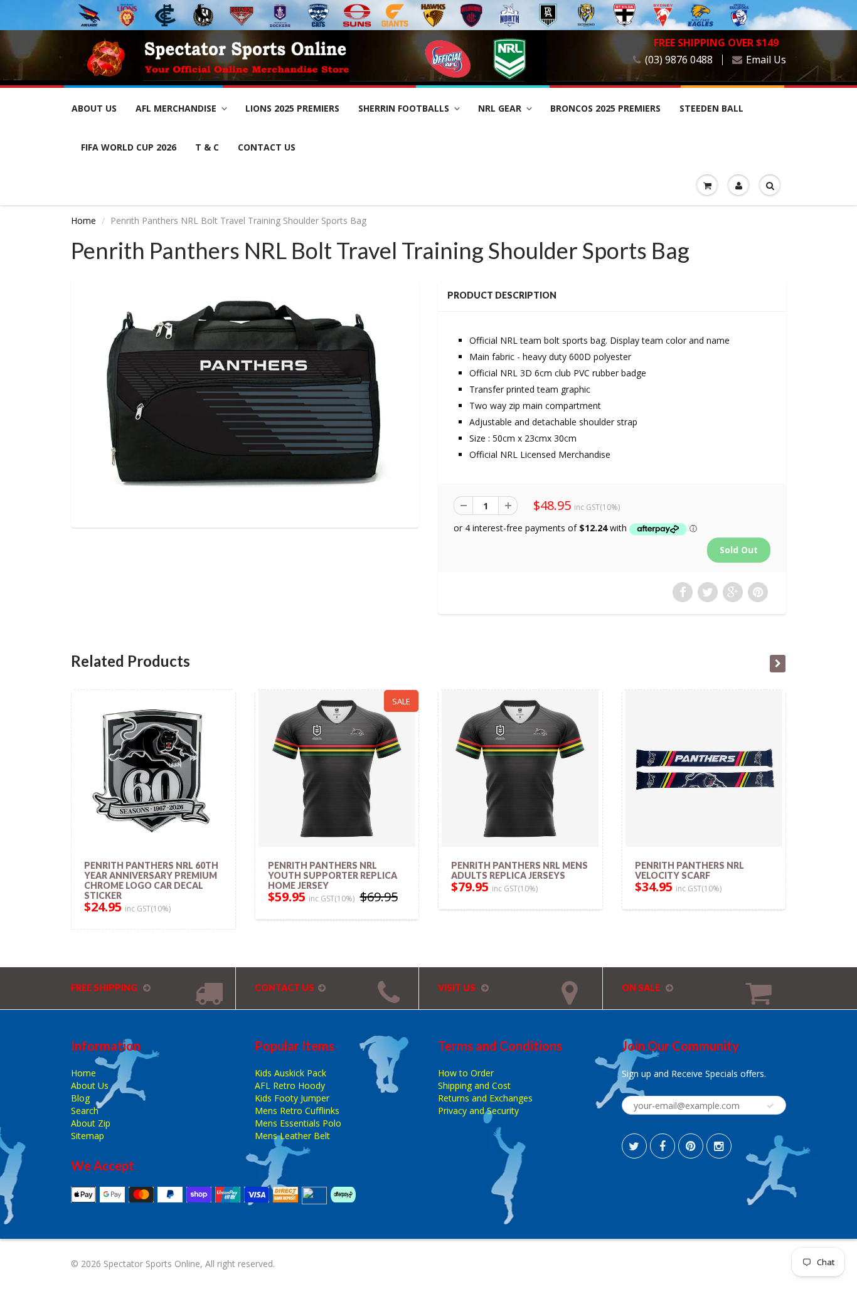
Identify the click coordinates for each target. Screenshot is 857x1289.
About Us (94, 108)
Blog (80, 1098)
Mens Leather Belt (292, 1136)
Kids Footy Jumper (292, 1098)
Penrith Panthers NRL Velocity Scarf (689, 870)
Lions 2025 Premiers (292, 108)
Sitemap (87, 1136)
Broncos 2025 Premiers (605, 108)
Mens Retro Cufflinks (297, 1111)
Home (83, 220)
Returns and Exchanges (485, 1098)
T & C (207, 147)
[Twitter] (634, 1146)
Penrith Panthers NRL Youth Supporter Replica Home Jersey (332, 875)
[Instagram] (719, 1146)
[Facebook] (662, 1146)
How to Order (466, 1073)
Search (84, 1111)
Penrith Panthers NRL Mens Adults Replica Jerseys (519, 870)
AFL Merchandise (176, 108)
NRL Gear (499, 108)
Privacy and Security (478, 1111)
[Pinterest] (690, 1146)
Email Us (766, 60)
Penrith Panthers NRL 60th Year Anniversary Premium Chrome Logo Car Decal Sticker (151, 880)
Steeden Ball (711, 108)
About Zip (90, 1123)
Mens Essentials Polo (298, 1123)
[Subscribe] (770, 1106)
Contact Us (266, 147)
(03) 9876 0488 (679, 60)
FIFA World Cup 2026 (128, 147)
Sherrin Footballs (403, 108)
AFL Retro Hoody (290, 1085)
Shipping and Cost (474, 1085)
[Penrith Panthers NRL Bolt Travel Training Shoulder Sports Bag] (245, 402)
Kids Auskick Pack (290, 1073)
